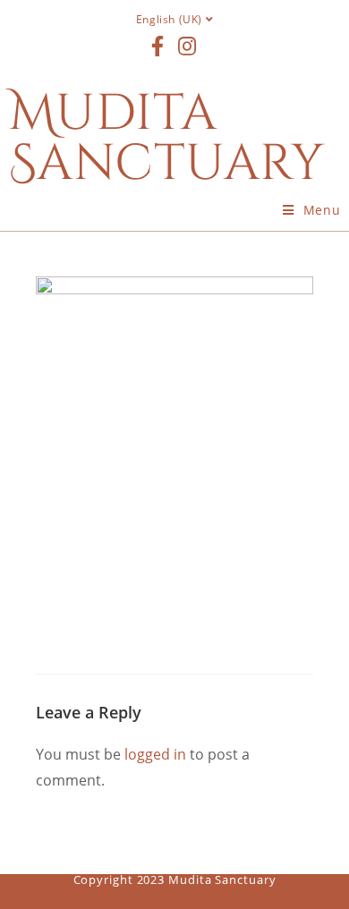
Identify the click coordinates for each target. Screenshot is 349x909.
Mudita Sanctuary (167, 139)
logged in (155, 754)
